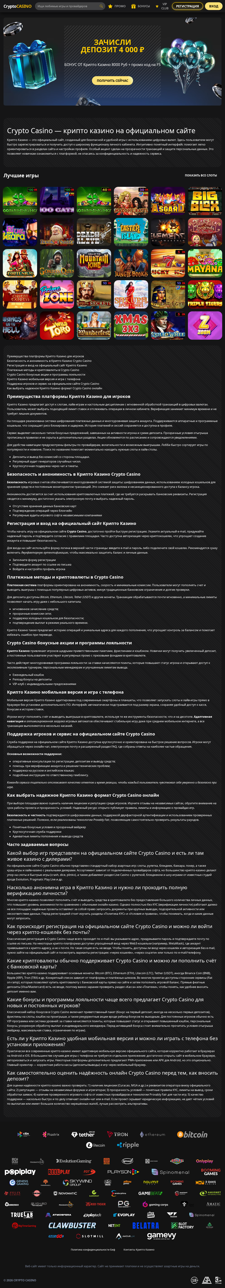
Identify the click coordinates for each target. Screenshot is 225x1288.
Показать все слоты (201, 175)
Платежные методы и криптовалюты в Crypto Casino (43, 370)
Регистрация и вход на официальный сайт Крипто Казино (47, 365)
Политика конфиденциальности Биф (93, 1249)
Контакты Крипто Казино (139, 1249)
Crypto (17, 6)
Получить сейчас (112, 80)
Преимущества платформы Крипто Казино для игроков (45, 356)
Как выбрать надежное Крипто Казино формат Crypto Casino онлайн (54, 388)
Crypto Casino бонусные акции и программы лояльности (46, 374)
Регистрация (187, 6)
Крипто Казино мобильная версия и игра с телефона (43, 379)
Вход (213, 6)
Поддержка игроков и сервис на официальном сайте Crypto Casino (53, 384)
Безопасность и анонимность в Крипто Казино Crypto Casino (49, 361)
